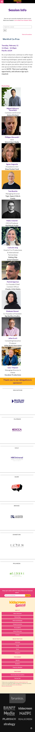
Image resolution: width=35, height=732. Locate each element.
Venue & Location (17, 624)
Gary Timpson (13, 368)
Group (17, 645)
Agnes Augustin (12, 164)
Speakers (17, 663)
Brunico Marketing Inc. (17, 684)
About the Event (17, 613)
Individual (17, 642)
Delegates (17, 652)
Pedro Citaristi (12, 221)
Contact (17, 634)
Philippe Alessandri (12, 137)
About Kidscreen (17, 631)
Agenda (17, 660)
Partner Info (17, 678)
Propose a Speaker (17, 667)
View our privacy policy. (7, 686)
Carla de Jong (13, 248)
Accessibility (17, 627)
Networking (17, 617)
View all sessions (27, 34)
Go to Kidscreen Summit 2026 (23, 20)
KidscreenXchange (17, 620)
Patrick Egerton (13, 282)
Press (17, 649)
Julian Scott (12, 338)
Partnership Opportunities (17, 674)
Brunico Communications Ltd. (21, 682)
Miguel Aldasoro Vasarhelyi (13, 109)
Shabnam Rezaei (12, 311)
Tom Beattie (12, 191)
